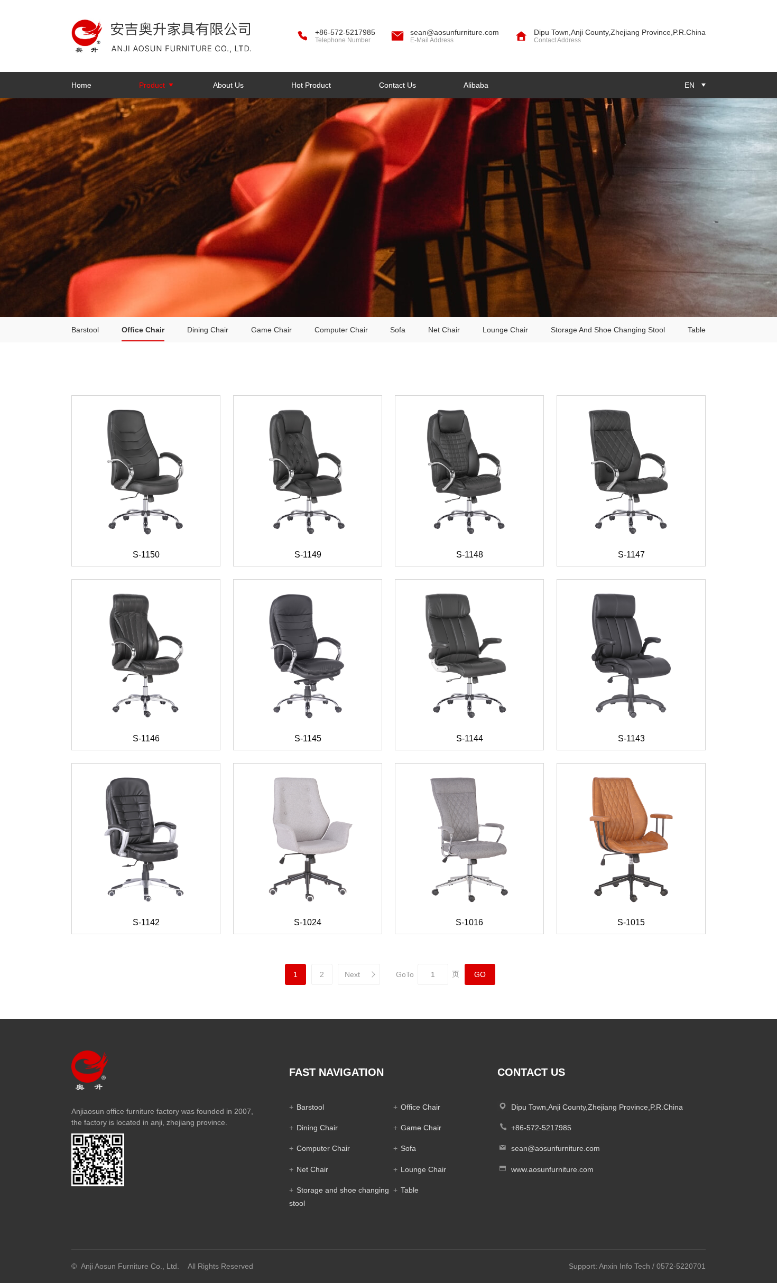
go (480, 974)
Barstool (85, 330)
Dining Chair (207, 330)
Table (697, 330)
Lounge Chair (505, 330)
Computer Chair (341, 330)
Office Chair (143, 330)
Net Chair (444, 330)
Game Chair (271, 330)
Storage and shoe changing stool (608, 330)
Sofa (397, 330)
